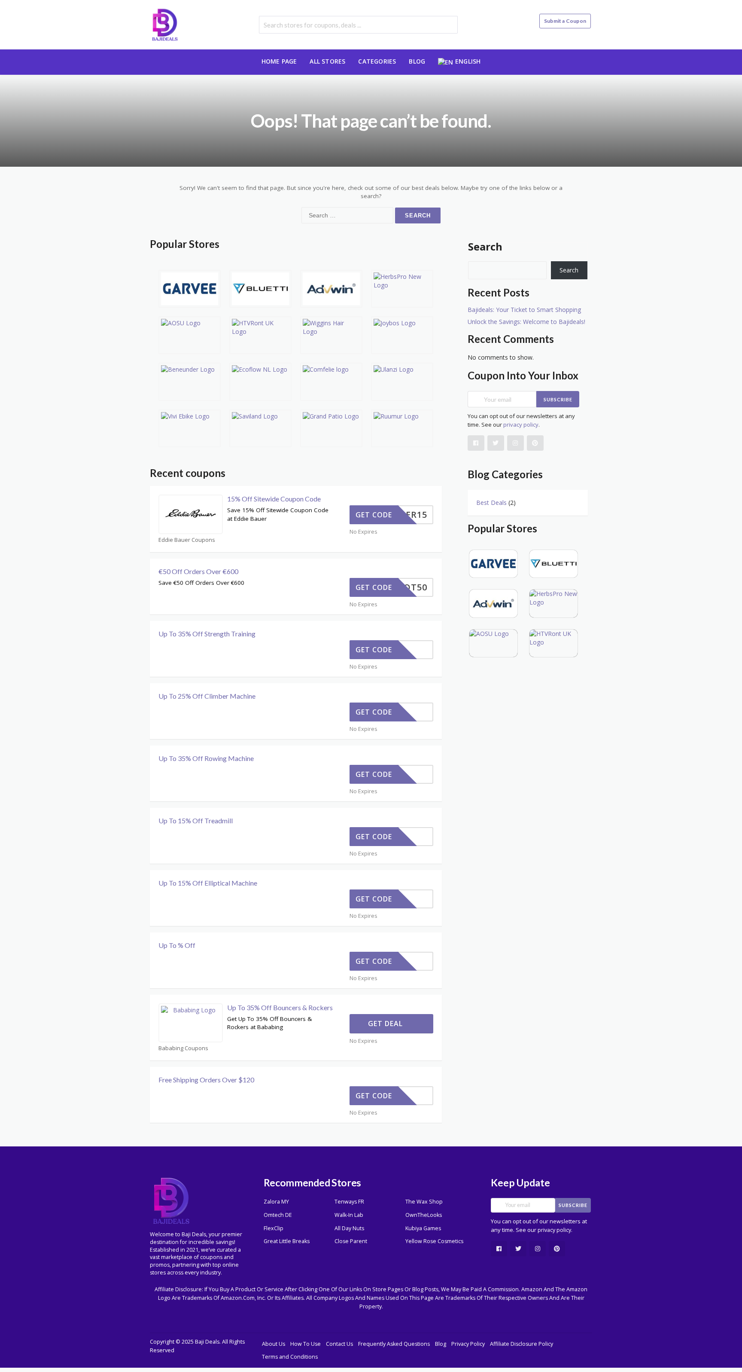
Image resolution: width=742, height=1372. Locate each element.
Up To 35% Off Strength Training (206, 633)
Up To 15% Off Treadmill (195, 820)
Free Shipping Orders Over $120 (206, 1080)
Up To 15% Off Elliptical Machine (207, 883)
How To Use (305, 1344)
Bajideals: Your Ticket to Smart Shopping (524, 310)
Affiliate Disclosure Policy (521, 1344)
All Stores (327, 61)
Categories (377, 61)
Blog (417, 61)
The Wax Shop (424, 1201)
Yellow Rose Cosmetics (434, 1241)
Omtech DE (278, 1215)
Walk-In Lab (349, 1215)
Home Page (279, 61)
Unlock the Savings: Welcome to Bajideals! (526, 322)
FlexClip (273, 1228)
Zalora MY (276, 1201)
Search (485, 246)
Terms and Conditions (290, 1356)
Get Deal (386, 1023)
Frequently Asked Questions (394, 1344)
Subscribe (558, 399)
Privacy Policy (468, 1344)
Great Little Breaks (287, 1241)
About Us (273, 1344)
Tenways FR (349, 1201)
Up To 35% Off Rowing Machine (206, 758)
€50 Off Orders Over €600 (198, 571)
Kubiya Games (423, 1228)
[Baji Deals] (165, 24)
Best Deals (491, 502)
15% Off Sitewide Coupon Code (274, 499)
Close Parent (351, 1241)
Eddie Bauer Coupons (186, 540)
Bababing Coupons (183, 1048)
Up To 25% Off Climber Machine (206, 696)
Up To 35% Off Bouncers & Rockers (280, 1007)
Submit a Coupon (565, 21)
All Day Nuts (349, 1228)
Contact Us (339, 1344)
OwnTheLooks (423, 1215)
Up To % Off (176, 945)
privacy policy (520, 424)
